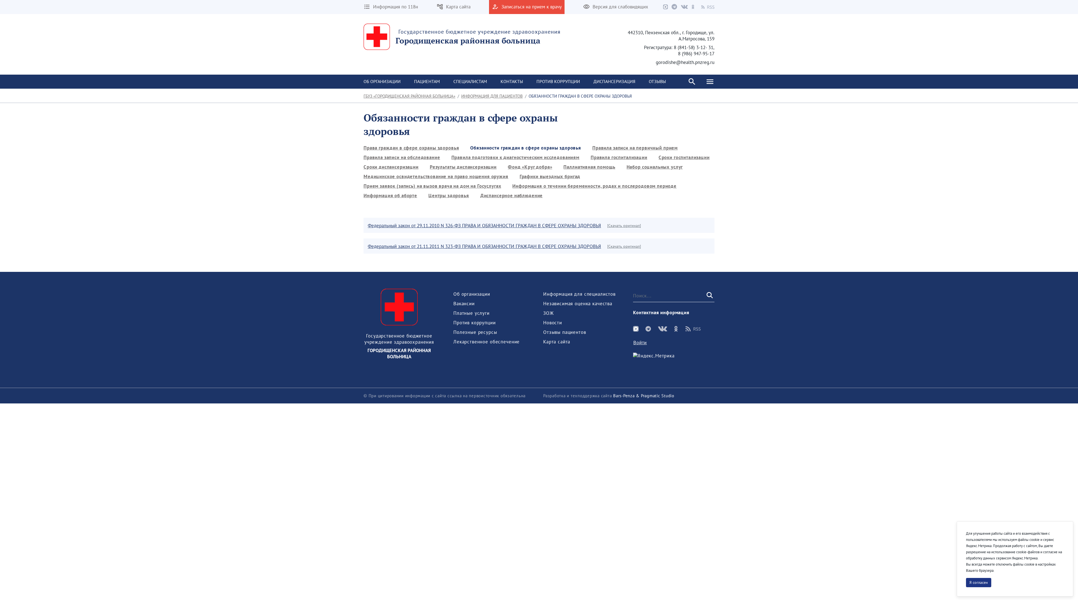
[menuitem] (382, 82)
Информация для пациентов (492, 96)
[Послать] (709, 295)
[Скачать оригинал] (624, 225)
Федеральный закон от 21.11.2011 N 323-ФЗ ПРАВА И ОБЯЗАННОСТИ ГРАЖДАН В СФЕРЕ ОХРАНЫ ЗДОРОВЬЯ (484, 246)
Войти (640, 342)
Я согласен (978, 582)
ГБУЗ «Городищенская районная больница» (409, 96)
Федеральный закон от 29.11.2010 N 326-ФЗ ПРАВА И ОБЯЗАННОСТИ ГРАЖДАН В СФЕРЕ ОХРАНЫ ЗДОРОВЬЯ (484, 225)
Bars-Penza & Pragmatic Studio (643, 395)
